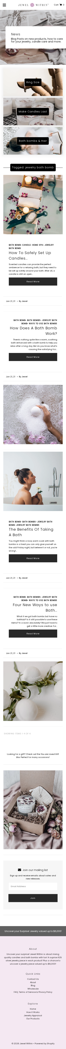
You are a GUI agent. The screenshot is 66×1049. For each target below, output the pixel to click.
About (33, 982)
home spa (37, 245)
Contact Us (33, 979)
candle (26, 245)
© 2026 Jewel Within (22, 1043)
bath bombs (34, 320)
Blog (33, 985)
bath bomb (15, 245)
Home (33, 1008)
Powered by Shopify (44, 1043)
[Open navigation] (4, 5)
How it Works (33, 1012)
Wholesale (32, 988)
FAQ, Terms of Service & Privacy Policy (33, 992)
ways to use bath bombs (43, 323)
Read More (33, 281)
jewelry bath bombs (27, 525)
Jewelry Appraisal (33, 1015)
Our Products (33, 1018)
